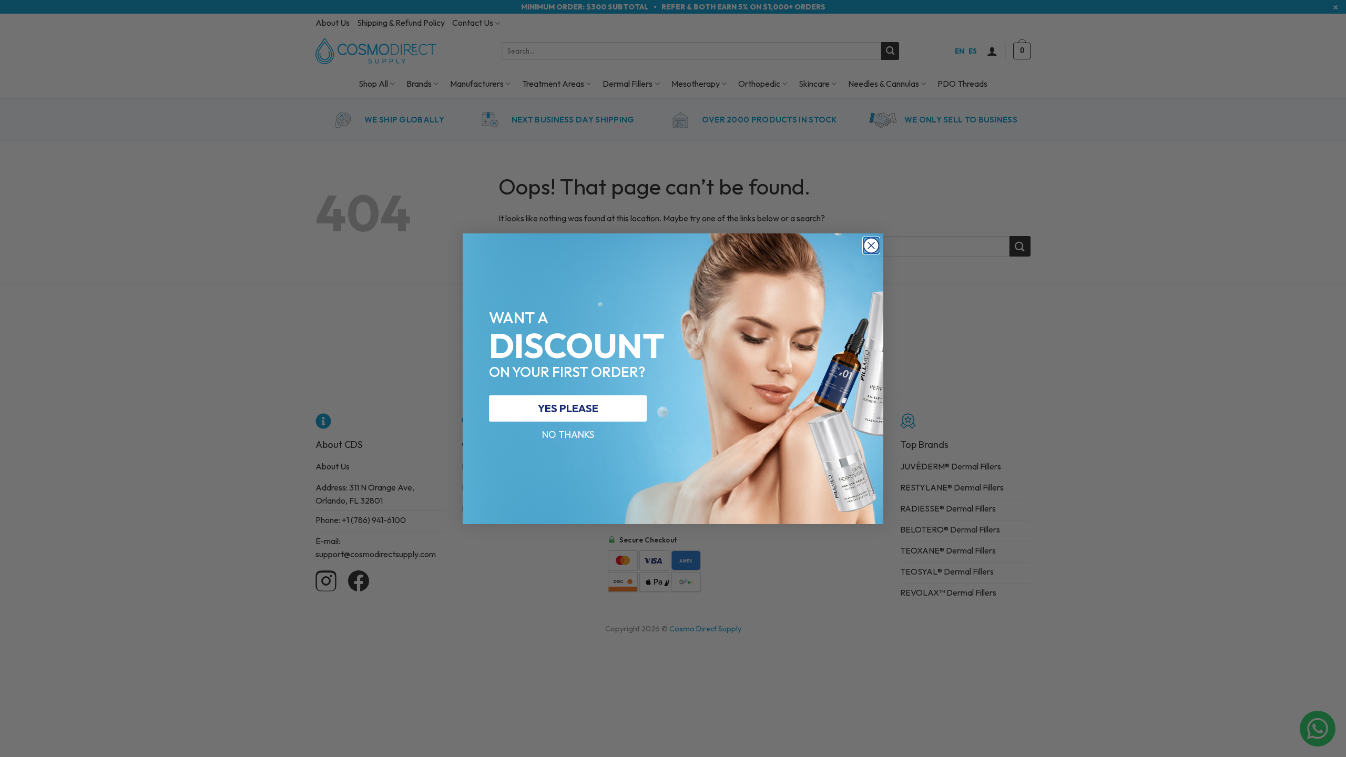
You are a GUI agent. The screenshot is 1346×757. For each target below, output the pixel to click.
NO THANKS (568, 434)
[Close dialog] (871, 245)
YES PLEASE (568, 408)
